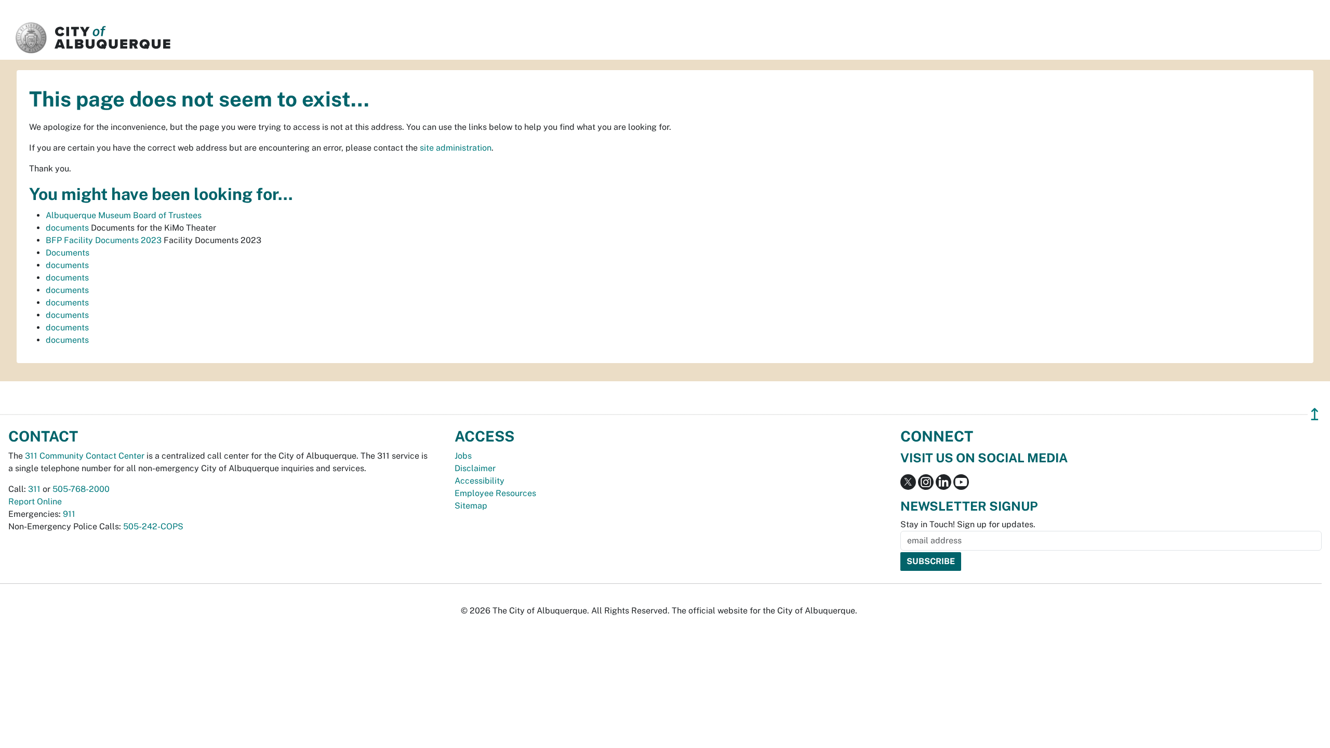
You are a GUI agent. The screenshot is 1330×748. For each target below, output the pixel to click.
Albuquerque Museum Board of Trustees (124, 215)
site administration (455, 148)
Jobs (463, 456)
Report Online (35, 501)
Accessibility (479, 481)
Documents (67, 253)
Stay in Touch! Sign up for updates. (967, 524)
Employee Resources (495, 493)
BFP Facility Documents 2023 (104, 240)
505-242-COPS (153, 526)
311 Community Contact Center (84, 456)
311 (34, 489)
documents (67, 228)
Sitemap (471, 506)
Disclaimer (475, 468)
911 (69, 514)
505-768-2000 (81, 489)
